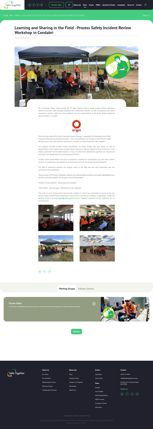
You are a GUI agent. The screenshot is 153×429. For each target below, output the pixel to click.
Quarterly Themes (108, 5)
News (85, 5)
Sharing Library (74, 378)
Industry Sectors (86, 288)
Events (91, 5)
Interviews (98, 407)
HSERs (98, 5)
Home (6, 15)
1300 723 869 (125, 374)
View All (76, 332)
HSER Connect (99, 399)
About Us (130, 5)
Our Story (45, 374)
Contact (139, 5)
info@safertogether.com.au (129, 378)
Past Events (99, 378)
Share (145, 15)
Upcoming (98, 374)
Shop (70, 374)
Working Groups (67, 288)
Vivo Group (83, 423)
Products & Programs (76, 382)
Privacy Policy (67, 416)
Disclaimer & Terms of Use (81, 416)
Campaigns (121, 5)
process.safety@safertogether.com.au (66, 198)
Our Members (46, 378)
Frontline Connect (101, 403)
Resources (77, 5)
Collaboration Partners (49, 390)
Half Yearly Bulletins (101, 395)
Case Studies (99, 391)
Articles (17, 15)
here (46, 201)
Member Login (56, 5)
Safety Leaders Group (49, 382)
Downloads (72, 386)
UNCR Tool (72, 390)
